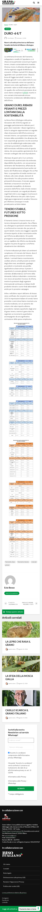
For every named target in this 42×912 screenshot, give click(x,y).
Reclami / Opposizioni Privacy (13, 882)
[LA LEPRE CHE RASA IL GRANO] (21, 629)
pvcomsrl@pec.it (10, 836)
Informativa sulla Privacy (17, 777)
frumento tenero (23, 562)
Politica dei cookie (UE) (11, 886)
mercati (34, 562)
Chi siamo (6, 864)
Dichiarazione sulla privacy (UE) (14, 877)
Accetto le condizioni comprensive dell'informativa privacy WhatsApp (19, 755)
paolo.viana (12, 649)
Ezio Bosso (10, 38)
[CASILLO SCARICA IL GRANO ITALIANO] (21, 698)
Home (6, 25)
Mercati (7, 29)
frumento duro (10, 562)
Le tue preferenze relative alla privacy (14, 893)
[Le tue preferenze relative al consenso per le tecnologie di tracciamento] (38, 908)
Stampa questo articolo (14, 612)
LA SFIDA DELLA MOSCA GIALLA (19, 677)
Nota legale (7, 873)
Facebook (5, 900)
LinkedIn (5, 902)
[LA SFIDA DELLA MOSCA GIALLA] (21, 664)
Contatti (6, 869)
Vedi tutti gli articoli (12, 593)
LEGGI (25, 93)
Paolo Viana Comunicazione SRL (13, 831)
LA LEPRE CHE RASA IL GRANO (18, 643)
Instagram (5, 898)
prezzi (7, 565)
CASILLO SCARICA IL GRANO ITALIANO (16, 712)
